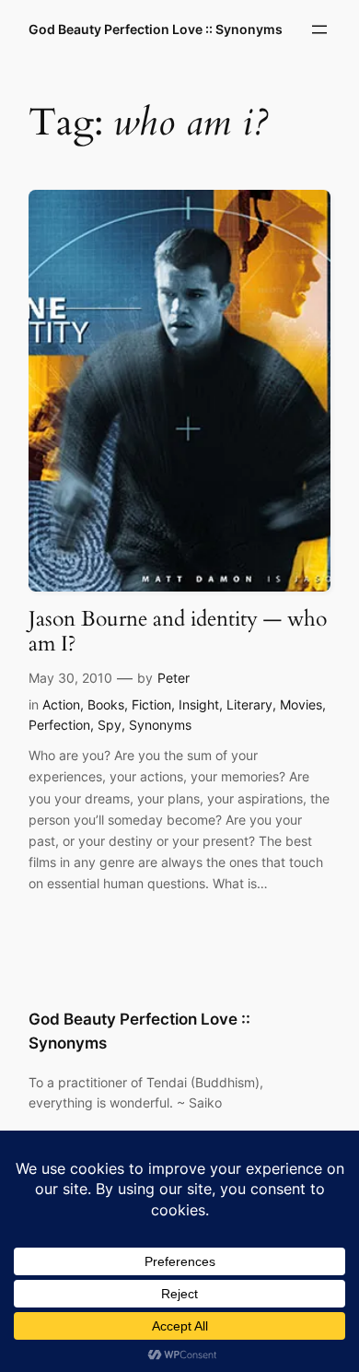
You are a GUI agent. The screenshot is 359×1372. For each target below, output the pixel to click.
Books (105, 704)
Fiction (151, 704)
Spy (110, 725)
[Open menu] (319, 29)
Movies (301, 704)
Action (61, 704)
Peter (173, 678)
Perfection (59, 725)
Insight (199, 704)
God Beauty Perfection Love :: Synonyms (156, 29)
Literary (249, 704)
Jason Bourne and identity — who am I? (178, 631)
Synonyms (160, 725)
